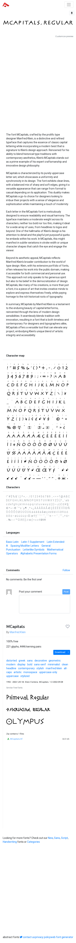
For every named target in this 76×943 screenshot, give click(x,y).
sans (30, 660)
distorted (11, 660)
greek (22, 660)
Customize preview (64, 36)
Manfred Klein (18, 632)
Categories (33, 841)
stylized (25, 676)
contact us (29, 937)
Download (60, 652)
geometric (55, 660)
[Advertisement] (38, 84)
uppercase (12, 676)
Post (66, 592)
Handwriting (10, 841)
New (50, 837)
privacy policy (43, 937)
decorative (40, 660)
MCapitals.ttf (16, 739)
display (21, 664)
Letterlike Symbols (33, 549)
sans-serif (40, 664)
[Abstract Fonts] (6, 4)
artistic (18, 672)
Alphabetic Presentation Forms (38, 553)
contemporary (26, 668)
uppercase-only (48, 672)
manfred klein (54, 668)
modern (10, 664)
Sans (57, 837)
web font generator (62, 937)
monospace (30, 672)
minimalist (54, 664)
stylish (40, 668)
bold (29, 664)
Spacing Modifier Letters (25, 545)
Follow (66, 570)
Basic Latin (12, 541)
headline (11, 668)
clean (65, 664)
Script (64, 837)
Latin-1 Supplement (32, 541)
